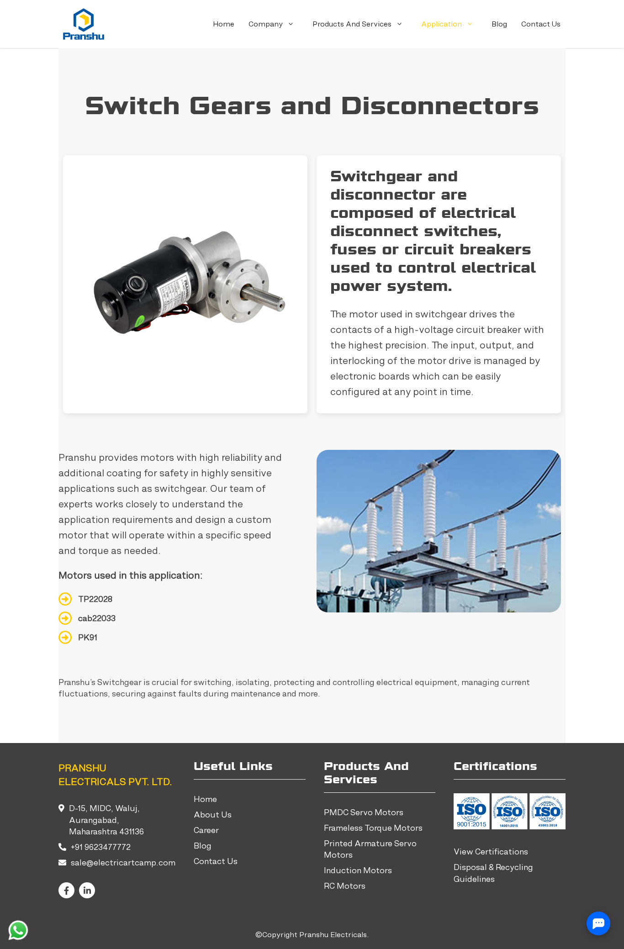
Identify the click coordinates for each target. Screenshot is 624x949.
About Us (213, 814)
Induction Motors (358, 870)
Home (223, 24)
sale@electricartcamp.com (123, 862)
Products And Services (351, 24)
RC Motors (344, 886)
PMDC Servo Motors (363, 812)
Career (206, 830)
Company (266, 24)
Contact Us (541, 24)
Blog (499, 24)
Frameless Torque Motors (373, 828)
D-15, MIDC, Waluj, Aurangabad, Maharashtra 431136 (106, 819)
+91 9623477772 (101, 847)
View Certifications (491, 851)
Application (441, 24)
